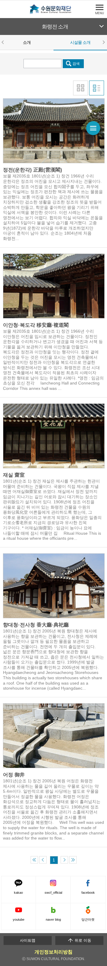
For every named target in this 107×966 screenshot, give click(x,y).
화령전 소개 (55, 27)
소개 (27, 42)
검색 (76, 63)
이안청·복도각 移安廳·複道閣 (36, 325)
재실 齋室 (14, 475)
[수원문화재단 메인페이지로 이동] (53, 13)
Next (103, 42)
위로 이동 (82, 940)
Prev (4, 42)
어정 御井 (14, 775)
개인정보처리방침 (53, 951)
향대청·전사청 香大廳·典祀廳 (36, 625)
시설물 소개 (80, 42)
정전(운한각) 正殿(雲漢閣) (32, 170)
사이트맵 (27, 940)
